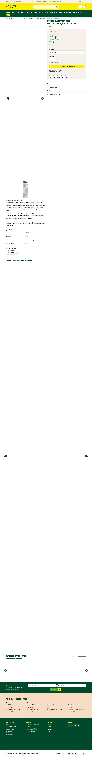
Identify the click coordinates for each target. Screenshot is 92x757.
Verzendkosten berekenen (54, 71)
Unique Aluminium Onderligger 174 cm (17, 443)
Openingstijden (10, 712)
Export (28, 726)
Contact (84, 1)
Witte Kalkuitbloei (31, 731)
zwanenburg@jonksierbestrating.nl (76, 709)
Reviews (50, 726)
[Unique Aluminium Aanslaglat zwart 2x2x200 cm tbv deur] (50, 40)
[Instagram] (72, 725)
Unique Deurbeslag (12, 635)
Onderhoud (9, 731)
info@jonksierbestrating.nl (32, 709)
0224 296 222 (50, 707)
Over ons (79, 1)
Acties (7, 15)
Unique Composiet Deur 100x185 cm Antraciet (19, 539)
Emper (85, 747)
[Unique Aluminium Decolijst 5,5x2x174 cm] (53, 37)
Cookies (32, 753)
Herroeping (9, 736)
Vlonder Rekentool (10, 734)
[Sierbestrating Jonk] (11, 7)
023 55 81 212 (71, 707)
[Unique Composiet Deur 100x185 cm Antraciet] (57, 38)
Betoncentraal (30, 733)
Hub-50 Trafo (10, 347)
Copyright (37, 753)
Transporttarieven (10, 733)
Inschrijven (54, 689)
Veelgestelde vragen (11, 728)
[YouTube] (78, 725)
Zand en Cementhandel (33, 724)
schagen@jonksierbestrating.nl (54, 709)
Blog (49, 731)
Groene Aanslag (31, 728)
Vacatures (50, 728)
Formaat (51, 49)
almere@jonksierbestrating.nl (13, 709)
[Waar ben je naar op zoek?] (57, 7)
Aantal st (51, 56)
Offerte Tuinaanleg (11, 726)
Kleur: (53, 31)
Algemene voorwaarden (18, 753)
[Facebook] (69, 725)
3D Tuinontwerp (10, 729)
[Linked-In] (75, 725)
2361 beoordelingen (17, 1)
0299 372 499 (29, 707)
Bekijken (15, 356)
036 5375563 (9, 707)
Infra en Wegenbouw (32, 729)
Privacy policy (27, 753)
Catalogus (8, 724)
